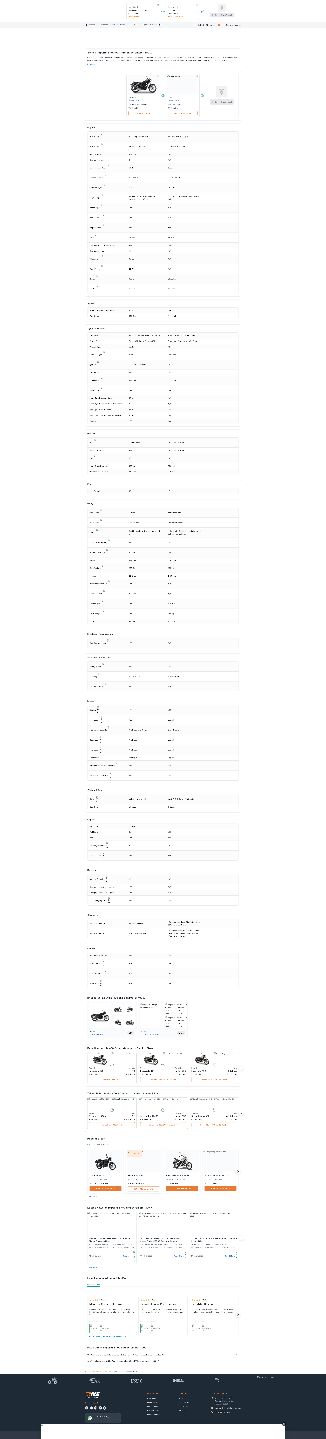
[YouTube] (104, 1408)
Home (86, 1372)
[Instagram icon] (95, 1408)
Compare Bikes (96, 1372)
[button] (135, 97)
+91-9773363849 (222, 1412)
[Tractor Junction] (52, 1380)
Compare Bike (153, 1410)
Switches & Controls (109, 25)
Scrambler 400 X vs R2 (111, 1125)
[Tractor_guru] (268, 1380)
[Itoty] (136, 1380)
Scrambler (102, 1145)
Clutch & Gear (134, 25)
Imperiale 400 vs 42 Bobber (214, 1080)
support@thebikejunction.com (228, 1408)
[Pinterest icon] (91, 1408)
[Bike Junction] (92, 1395)
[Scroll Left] (86, 24)
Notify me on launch (143, 1189)
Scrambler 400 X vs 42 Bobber (214, 1125)
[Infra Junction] (178, 1380)
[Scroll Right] (159, 24)
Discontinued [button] (133, 16)
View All (91, 1196)
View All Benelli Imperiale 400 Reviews (105, 1336)
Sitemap (182, 1410)
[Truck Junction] (94, 1380)
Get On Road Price (182, 113)
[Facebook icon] (86, 1408)
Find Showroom (154, 1415)
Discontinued (143, 113)
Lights (145, 25)
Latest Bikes (152, 1402)
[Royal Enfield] (163, 31)
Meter (123, 25)
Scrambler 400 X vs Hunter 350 (163, 1125)
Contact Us (183, 1406)
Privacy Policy (185, 1402)
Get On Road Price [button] (175, 16)
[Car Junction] (220, 1380)
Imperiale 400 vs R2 (112, 1080)
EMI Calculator (153, 1406)
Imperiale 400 (93, 1284)
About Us (182, 1398)
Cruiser (91, 1145)
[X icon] (100, 1408)
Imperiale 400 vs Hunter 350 (163, 1080)
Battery (154, 25)
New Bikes (151, 1398)
